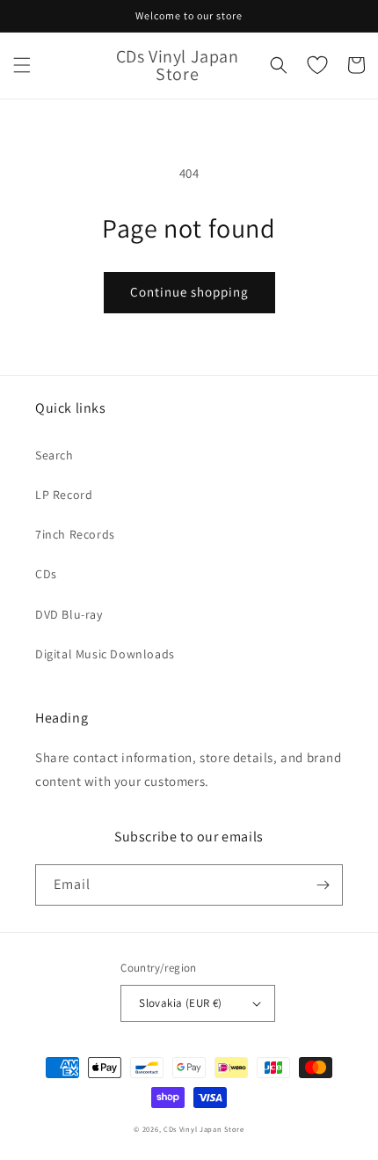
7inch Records (75, 534)
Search (54, 455)
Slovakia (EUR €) (180, 1002)
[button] (22, 65)
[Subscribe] (322, 885)
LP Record (63, 495)
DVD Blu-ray (69, 614)
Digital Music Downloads (105, 654)
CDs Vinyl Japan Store (204, 1129)
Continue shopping (189, 291)
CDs (46, 574)
